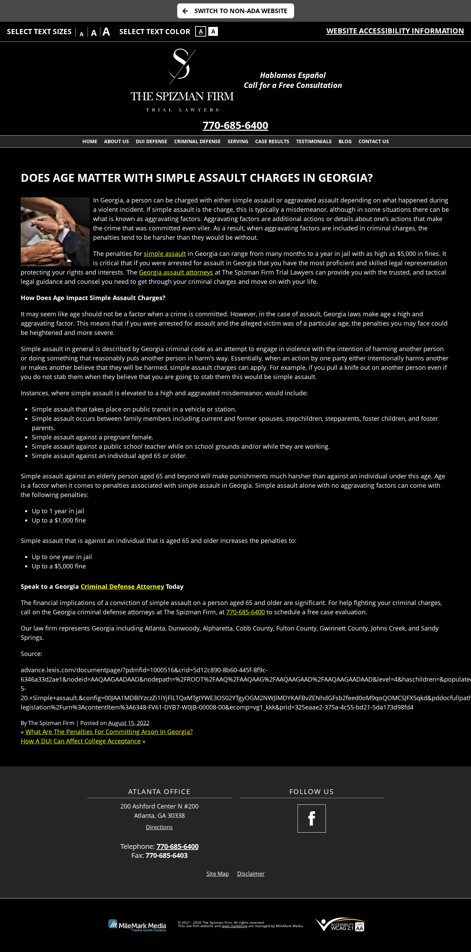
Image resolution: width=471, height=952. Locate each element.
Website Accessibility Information (395, 31)
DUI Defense (151, 141)
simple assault (165, 253)
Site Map (218, 873)
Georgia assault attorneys (176, 272)
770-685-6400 (235, 125)
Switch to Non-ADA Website (240, 11)
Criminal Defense (197, 141)
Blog (345, 141)
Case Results (272, 141)
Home (89, 141)
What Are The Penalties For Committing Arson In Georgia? (109, 731)
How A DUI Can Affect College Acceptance (81, 741)
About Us (116, 141)
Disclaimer (251, 873)
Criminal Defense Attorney (122, 586)
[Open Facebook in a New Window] (312, 818)
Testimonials (314, 141)
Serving (238, 141)
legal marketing (234, 925)
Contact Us (374, 141)
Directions (159, 827)
